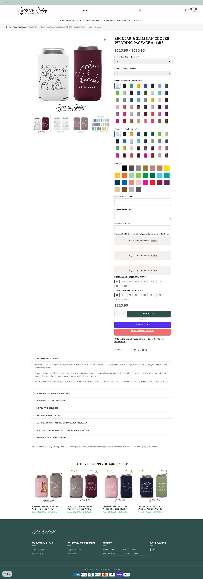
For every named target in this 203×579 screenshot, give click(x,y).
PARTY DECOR (123, 20)
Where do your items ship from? (52, 438)
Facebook (132, 350)
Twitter (135, 350)
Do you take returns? (47, 408)
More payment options (142, 331)
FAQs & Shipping (74, 550)
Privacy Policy (38, 554)
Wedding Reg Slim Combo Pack (148, 447)
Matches (108, 20)
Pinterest (146, 350)
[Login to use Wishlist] (105, 40)
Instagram (154, 549)
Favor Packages (19, 27)
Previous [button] (38, 75)
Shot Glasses (93, 20)
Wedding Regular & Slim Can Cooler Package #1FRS (45, 508)
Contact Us (72, 554)
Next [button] (103, 75)
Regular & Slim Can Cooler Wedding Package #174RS (79, 508)
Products (92, 447)
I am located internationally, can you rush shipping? (63, 430)
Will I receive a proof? (47, 358)
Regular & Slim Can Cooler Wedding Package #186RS (150, 508)
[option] (70, 75)
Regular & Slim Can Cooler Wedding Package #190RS (115, 508)
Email (143, 350)
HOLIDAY (138, 20)
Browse (154, 240)
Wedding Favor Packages (124, 447)
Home (8, 27)
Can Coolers (67, 20)
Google (139, 350)
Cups (80, 20)
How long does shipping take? (51, 401)
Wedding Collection (105, 447)
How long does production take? (53, 393)
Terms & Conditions (40, 550)
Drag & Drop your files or (142, 240)
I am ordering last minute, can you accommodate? (61, 423)
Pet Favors (82, 447)
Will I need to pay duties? (48, 415)
